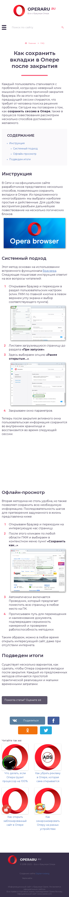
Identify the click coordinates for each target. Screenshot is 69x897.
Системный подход (25, 148)
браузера (49, 270)
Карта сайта (27, 878)
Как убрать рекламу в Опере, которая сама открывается (48, 777)
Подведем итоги (20, 159)
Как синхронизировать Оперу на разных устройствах (48, 822)
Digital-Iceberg (42, 873)
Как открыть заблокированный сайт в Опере (15, 820)
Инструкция (17, 143)
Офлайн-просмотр (24, 153)
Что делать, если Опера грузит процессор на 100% (15, 777)
